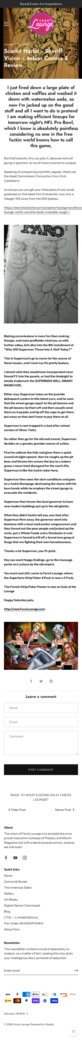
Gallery (9, 893)
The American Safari (18, 887)
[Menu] (6, 23)
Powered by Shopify (42, 1024)
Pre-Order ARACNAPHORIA (23, 923)
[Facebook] (6, 857)
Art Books (11, 899)
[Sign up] (76, 971)
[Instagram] (25, 857)
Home (8, 875)
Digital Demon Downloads (22, 905)
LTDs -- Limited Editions (21, 917)
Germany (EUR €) (14, 1013)
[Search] (66, 24)
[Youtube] (15, 857)
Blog (7, 911)
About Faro (12, 929)
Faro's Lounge (21, 1024)
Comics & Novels (15, 881)
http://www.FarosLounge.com (24, 609)
